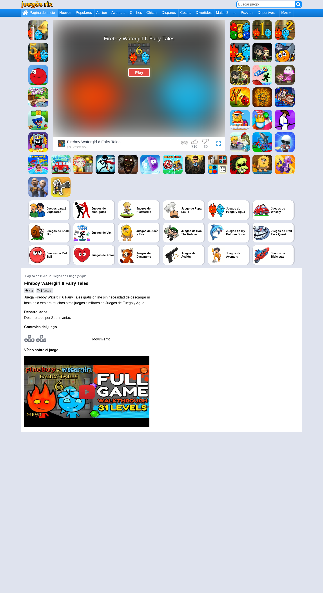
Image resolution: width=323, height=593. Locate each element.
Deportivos (266, 12)
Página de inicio (42, 12)
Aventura (118, 12)
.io (234, 12)
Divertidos (204, 12)
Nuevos (65, 12)
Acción (101, 12)
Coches (136, 12)
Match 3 (222, 12)
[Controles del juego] (185, 144)
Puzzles (247, 12)
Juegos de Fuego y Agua (69, 276)
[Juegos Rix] (37, 4)
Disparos (169, 12)
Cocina (185, 12)
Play (139, 72)
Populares (84, 12)
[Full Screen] (217, 144)
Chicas (151, 12)
